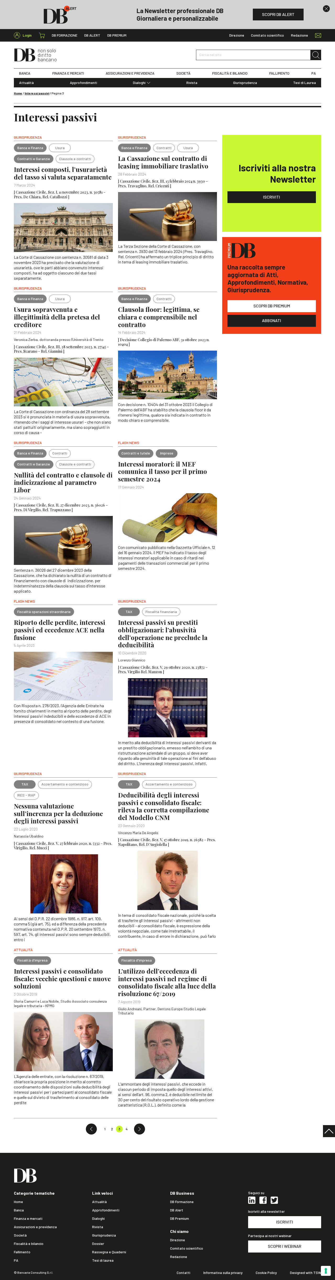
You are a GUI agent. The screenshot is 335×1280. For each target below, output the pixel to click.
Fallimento (22, 1252)
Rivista (191, 83)
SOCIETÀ (183, 73)
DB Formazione (64, 35)
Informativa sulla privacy (223, 1273)
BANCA (24, 73)
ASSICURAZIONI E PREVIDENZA (130, 73)
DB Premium (116, 35)
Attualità (26, 83)
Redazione (299, 35)
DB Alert (92, 35)
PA (313, 73)
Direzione (236, 35)
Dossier (98, 1244)
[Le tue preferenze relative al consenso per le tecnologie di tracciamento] (326, 1271)
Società (20, 1235)
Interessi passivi (37, 93)
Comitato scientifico (267, 35)
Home (18, 93)
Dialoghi (139, 83)
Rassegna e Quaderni (109, 1252)
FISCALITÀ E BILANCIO (230, 73)
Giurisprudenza (245, 83)
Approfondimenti (83, 83)
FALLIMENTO (279, 73)
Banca (19, 1210)
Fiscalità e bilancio (28, 1244)
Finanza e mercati (28, 1218)
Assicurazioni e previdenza (35, 1227)
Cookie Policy (266, 1273)
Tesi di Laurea (304, 83)
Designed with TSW (305, 1273)
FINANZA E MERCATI (68, 73)
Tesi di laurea (103, 1260)
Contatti (183, 1273)
